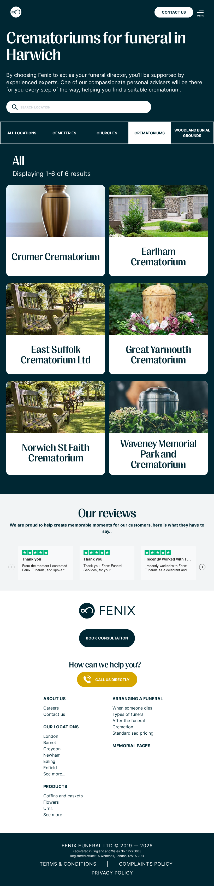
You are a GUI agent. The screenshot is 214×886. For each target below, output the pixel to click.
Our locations (61, 726)
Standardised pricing (132, 733)
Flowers (51, 802)
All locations (21, 133)
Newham (52, 755)
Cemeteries (64, 133)
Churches (107, 133)
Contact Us (174, 12)
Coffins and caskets (63, 795)
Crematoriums (149, 133)
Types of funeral (128, 714)
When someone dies (132, 708)
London (50, 736)
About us (54, 698)
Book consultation (107, 638)
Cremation (122, 726)
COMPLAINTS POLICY (146, 864)
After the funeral (128, 720)
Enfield (50, 767)
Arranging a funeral (137, 698)
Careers (51, 708)
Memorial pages (131, 745)
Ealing (49, 761)
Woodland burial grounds (192, 133)
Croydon (52, 748)
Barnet (49, 742)
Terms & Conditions (68, 864)
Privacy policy (112, 873)
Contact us (54, 714)
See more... (54, 773)
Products (55, 786)
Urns (47, 808)
